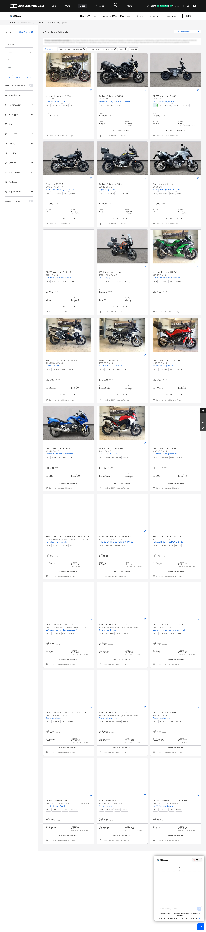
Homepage (31, 23)
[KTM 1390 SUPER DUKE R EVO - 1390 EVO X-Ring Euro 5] (122, 513)
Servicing (154, 16)
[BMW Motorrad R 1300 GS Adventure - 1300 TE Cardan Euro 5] (68, 689)
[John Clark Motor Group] (27, 6)
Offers (140, 16)
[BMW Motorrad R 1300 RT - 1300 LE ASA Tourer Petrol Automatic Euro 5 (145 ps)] (68, 777)
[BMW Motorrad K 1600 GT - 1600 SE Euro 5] (175, 689)
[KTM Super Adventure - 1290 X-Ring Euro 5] (122, 249)
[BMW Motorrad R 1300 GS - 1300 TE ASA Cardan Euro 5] (122, 777)
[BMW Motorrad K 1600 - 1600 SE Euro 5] (175, 425)
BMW (39, 23)
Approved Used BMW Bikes (116, 16)
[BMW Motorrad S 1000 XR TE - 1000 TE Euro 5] (175, 337)
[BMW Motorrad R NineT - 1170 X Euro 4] (68, 249)
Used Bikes (48, 23)
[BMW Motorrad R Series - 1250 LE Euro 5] (68, 425)
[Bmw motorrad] (17, 16)
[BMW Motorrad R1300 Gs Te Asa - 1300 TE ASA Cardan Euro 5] (175, 777)
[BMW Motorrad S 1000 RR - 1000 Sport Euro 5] (175, 513)
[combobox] (19, 45)
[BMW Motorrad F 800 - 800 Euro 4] (122, 72)
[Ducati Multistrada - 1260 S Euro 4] (175, 161)
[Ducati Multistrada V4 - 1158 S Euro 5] (122, 425)
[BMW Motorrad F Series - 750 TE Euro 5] (122, 161)
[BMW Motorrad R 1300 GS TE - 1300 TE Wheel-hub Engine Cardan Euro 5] (68, 601)
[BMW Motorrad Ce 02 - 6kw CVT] (175, 72)
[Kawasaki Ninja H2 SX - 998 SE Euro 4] (175, 249)
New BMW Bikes (88, 16)
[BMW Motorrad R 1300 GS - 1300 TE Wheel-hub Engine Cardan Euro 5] (122, 601)
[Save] (91, 92)
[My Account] (194, 6)
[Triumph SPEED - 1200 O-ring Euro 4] (68, 161)
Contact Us (171, 16)
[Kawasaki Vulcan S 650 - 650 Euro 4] (68, 72)
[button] (83, 51)
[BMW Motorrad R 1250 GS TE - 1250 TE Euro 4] (122, 337)
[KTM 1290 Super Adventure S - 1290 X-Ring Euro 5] (68, 337)
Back (13, 23)
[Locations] (188, 6)
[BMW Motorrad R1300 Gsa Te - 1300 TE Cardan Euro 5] (175, 601)
